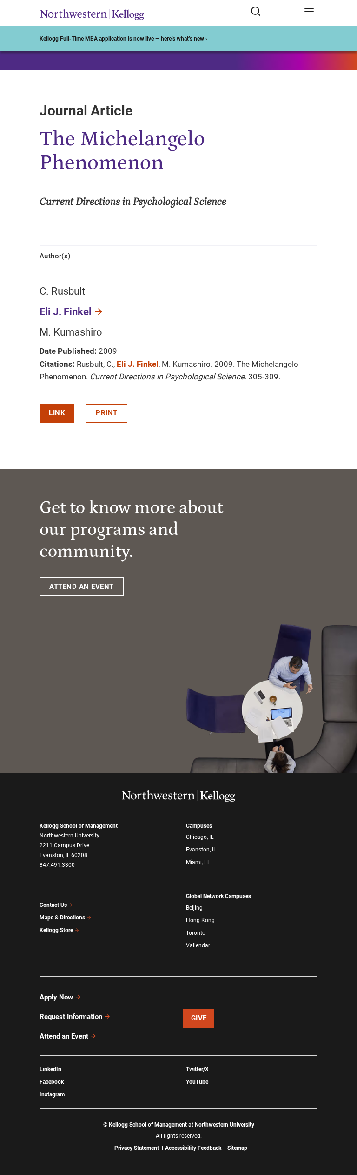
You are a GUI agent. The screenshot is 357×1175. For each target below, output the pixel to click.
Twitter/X (197, 1069)
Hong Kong (200, 920)
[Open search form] (274, 12)
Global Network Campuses (218, 896)
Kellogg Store (56, 930)
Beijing (194, 908)
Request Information (71, 1017)
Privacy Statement (136, 1148)
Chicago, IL (199, 837)
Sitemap (237, 1148)
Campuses (199, 826)
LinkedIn (50, 1069)
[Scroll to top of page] (341, 1126)
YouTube (197, 1082)
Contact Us (53, 905)
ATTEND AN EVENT (81, 586)
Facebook (52, 1082)
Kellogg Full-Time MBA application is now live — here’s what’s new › (123, 38)
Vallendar (198, 945)
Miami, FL (198, 862)
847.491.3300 (57, 865)
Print (107, 413)
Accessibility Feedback (193, 1148)
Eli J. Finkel (66, 311)
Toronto (195, 933)
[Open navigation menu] (309, 12)
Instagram (52, 1094)
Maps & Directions (62, 917)
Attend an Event (64, 1036)
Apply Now (56, 997)
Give (199, 1018)
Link (57, 413)
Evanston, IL (201, 849)
